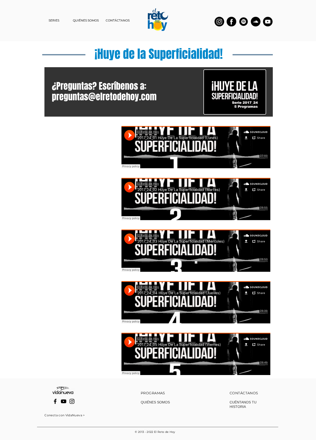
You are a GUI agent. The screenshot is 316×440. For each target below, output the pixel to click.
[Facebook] (55, 401)
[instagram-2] (219, 21)
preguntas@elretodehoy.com (104, 96)
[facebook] (231, 21)
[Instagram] (72, 401)
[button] (54, 20)
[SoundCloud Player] (195, 147)
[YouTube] (268, 21)
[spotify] (243, 21)
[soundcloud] (255, 21)
